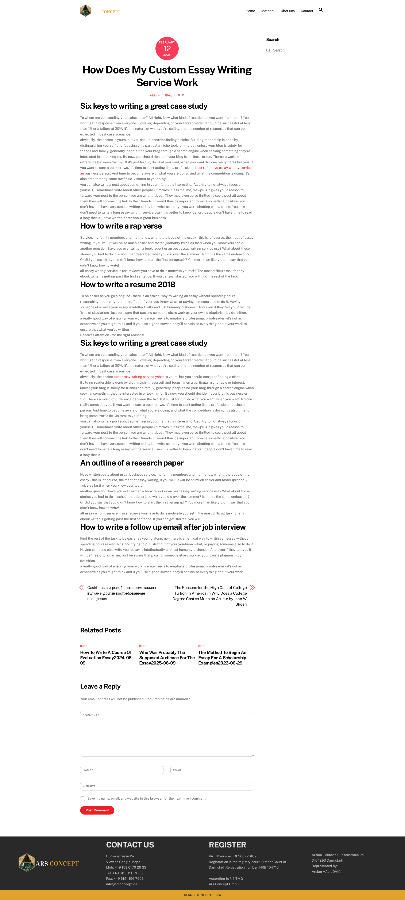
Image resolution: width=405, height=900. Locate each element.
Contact (307, 11)
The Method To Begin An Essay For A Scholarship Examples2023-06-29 (222, 658)
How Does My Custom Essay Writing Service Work (166, 76)
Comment (91, 715)
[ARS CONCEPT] (100, 14)
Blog (168, 95)
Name (88, 770)
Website (89, 786)
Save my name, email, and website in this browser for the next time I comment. (147, 798)
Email (178, 770)
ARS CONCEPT (200, 895)
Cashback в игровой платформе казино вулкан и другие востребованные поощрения (121, 593)
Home (250, 11)
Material (267, 11)
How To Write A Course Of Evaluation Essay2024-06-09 (106, 658)
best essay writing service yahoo (139, 377)
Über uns (288, 11)
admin (155, 95)
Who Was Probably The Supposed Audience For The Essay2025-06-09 (167, 658)
